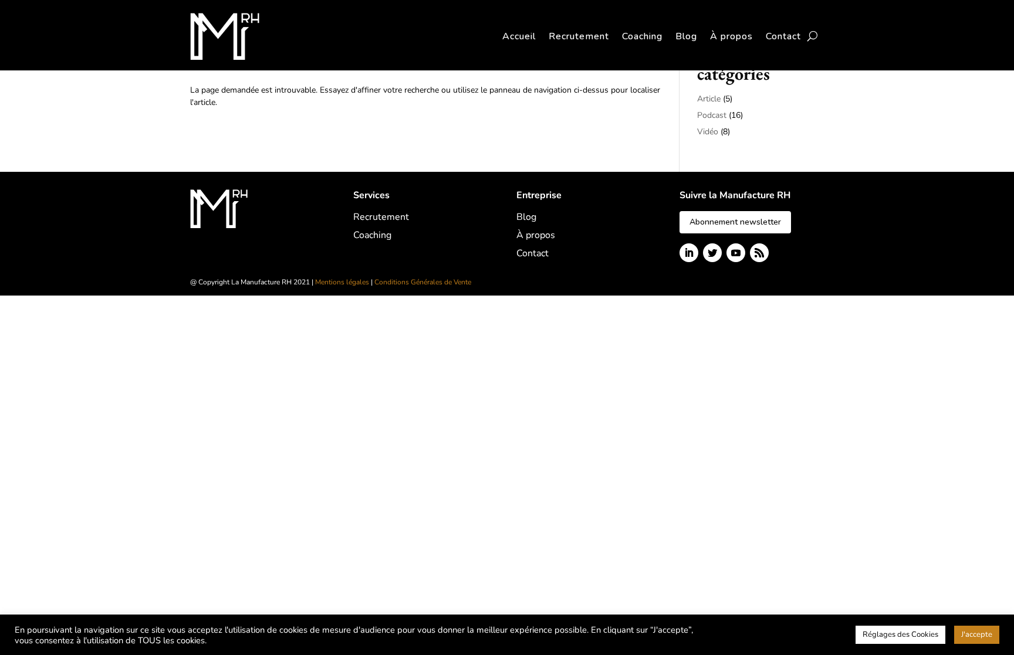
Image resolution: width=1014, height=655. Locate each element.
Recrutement (579, 36)
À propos (731, 36)
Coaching (642, 36)
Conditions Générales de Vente (422, 282)
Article (709, 98)
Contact (783, 36)
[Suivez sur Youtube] (735, 252)
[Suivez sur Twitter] (712, 252)
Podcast (711, 115)
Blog (686, 36)
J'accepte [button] (976, 634)
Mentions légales (342, 282)
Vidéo (707, 131)
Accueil (519, 36)
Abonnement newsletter (735, 222)
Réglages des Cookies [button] (900, 634)
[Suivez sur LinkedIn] (689, 252)
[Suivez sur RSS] (759, 252)
